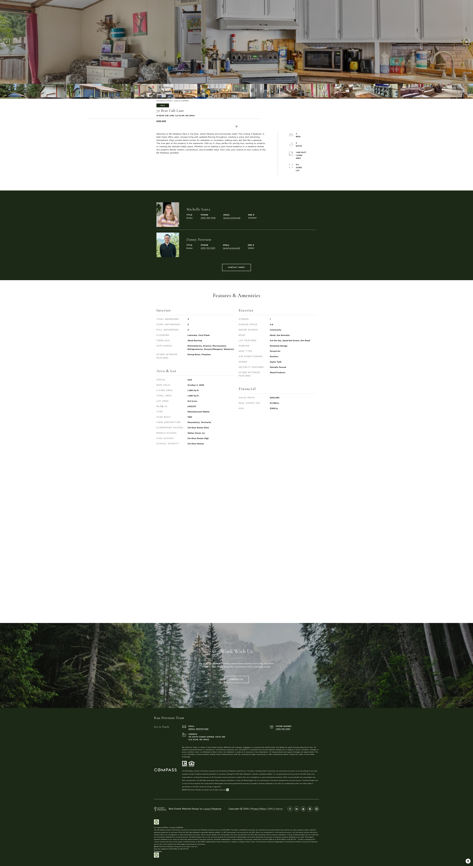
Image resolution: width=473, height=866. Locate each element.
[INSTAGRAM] (289, 808)
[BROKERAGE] (316, 808)
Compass (246, 747)
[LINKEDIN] (296, 808)
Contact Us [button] (236, 679)
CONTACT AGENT (236, 267)
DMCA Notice (275, 808)
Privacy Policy (258, 808)
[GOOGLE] (309, 808)
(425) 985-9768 (208, 218)
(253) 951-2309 (208, 248)
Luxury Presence (212, 808)
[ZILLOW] (303, 808)
